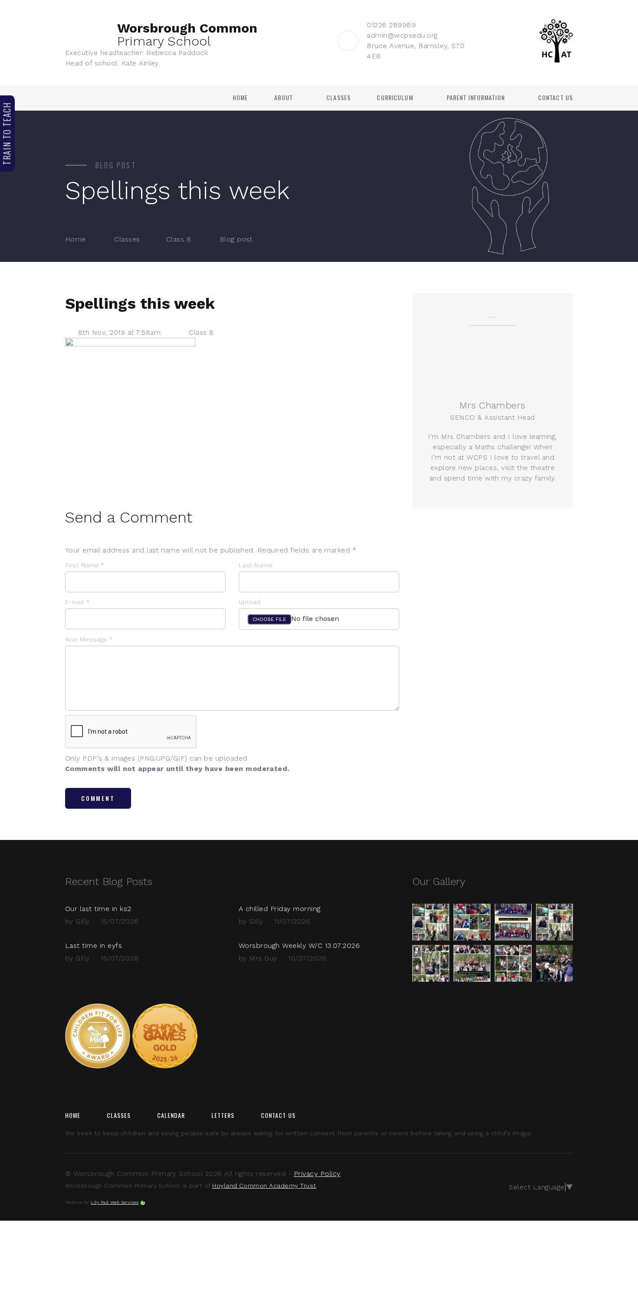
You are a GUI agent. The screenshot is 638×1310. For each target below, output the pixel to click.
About (283, 97)
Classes (338, 97)
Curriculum (395, 97)
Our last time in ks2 (98, 909)
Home (240, 97)
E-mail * (77, 601)
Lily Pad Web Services (114, 1202)
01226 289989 (391, 25)
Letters (223, 1115)
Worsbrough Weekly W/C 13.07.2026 (299, 945)
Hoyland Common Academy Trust (264, 1185)
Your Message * (89, 639)
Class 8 (178, 239)
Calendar (171, 1115)
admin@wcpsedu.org (402, 35)
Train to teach (6, 133)
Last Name (255, 565)
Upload (250, 601)
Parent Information (476, 97)
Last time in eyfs (93, 945)
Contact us (555, 97)
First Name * (84, 565)
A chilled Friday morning (280, 909)
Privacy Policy (317, 1174)
